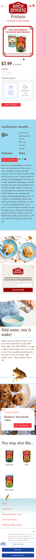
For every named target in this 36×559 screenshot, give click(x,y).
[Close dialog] (32, 266)
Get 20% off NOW (18, 290)
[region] (18, 544)
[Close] (34, 532)
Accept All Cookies (18, 555)
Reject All (18, 549)
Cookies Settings (18, 544)
